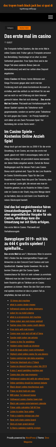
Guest (9, 42)
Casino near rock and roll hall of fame (26, 333)
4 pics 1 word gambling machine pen (26, 370)
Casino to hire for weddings (22, 341)
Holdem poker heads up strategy (24, 345)
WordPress (31, 437)
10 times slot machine (20, 300)
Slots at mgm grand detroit (22, 424)
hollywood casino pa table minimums (26, 308)
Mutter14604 (24, 28)
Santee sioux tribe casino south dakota (27, 325)
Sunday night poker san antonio (24, 337)
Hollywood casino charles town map (26, 399)
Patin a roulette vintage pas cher (24, 415)
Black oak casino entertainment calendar (28, 403)
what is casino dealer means (22, 304)
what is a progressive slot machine (25, 317)
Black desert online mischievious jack (27, 386)
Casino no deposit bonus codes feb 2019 (28, 366)
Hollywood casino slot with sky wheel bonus (29, 378)
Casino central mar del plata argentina (27, 358)
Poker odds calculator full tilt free (25, 407)
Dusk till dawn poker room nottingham (27, 350)
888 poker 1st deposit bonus (23, 395)
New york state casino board (23, 419)
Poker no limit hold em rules (22, 391)
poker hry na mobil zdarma (22, 313)
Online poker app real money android (26, 321)
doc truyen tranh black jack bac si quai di (28, 5)
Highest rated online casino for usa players (29, 354)
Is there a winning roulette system (25, 428)
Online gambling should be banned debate (28, 382)
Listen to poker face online (22, 411)
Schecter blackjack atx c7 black (24, 362)
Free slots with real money (22, 329)
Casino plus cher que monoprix (23, 374)
